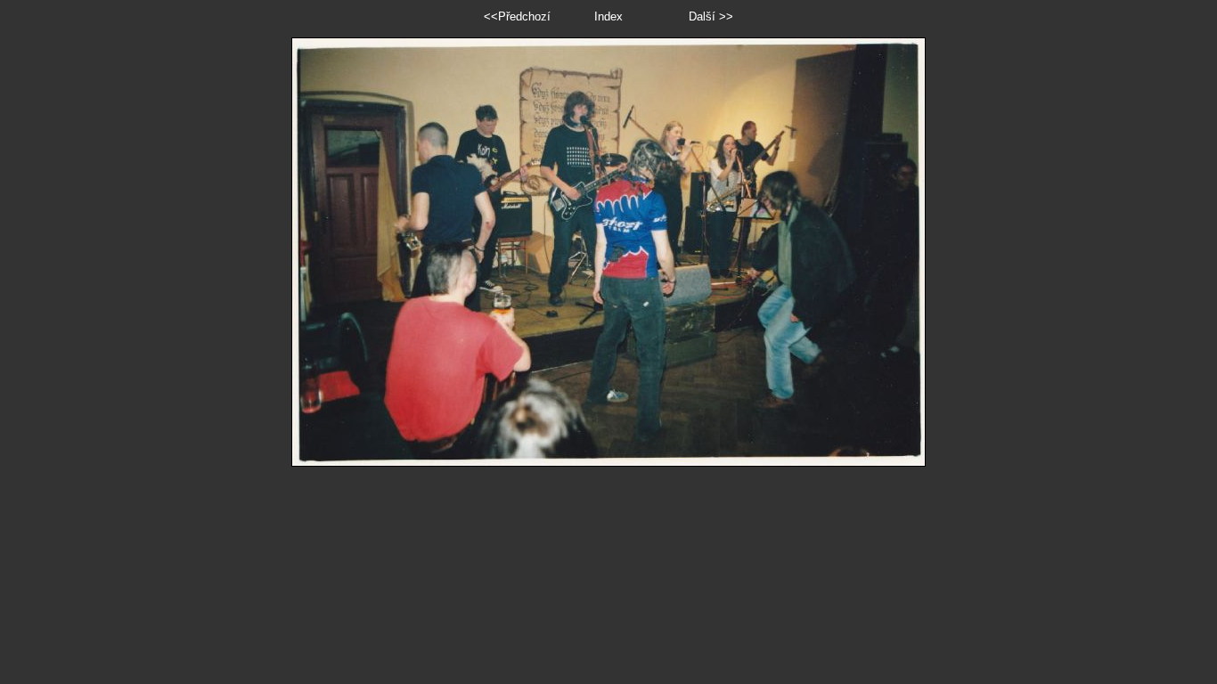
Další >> (711, 16)
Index (608, 16)
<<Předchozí (517, 16)
